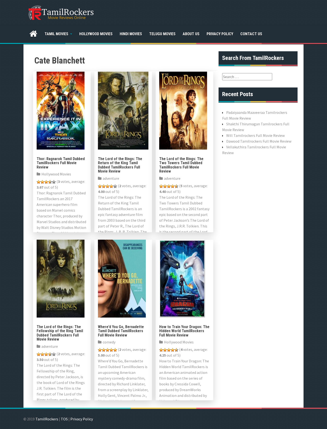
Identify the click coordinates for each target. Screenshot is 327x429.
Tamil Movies (56, 34)
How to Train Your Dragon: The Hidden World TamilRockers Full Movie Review (184, 331)
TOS (64, 419)
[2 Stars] (42, 182)
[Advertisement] (258, 235)
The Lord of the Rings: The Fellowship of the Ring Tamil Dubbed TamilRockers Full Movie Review (60, 333)
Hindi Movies (131, 34)
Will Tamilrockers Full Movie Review (255, 135)
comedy (109, 342)
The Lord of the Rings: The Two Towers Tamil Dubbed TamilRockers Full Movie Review (181, 165)
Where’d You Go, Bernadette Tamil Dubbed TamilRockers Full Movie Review (121, 331)
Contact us (251, 34)
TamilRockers (46, 419)
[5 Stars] (54, 182)
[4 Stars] (50, 182)
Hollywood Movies (96, 34)
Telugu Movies (162, 34)
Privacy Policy (220, 34)
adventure (111, 178)
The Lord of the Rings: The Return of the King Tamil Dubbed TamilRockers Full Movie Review (120, 165)
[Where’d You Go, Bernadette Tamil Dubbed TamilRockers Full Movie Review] (122, 278)
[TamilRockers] (60, 12)
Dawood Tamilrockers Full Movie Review (258, 141)
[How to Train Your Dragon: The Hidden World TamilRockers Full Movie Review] (182, 278)
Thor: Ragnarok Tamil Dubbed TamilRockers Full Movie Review (61, 163)
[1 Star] (38, 182)
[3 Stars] (46, 182)
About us (191, 34)
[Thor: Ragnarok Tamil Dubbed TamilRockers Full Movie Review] (61, 110)
